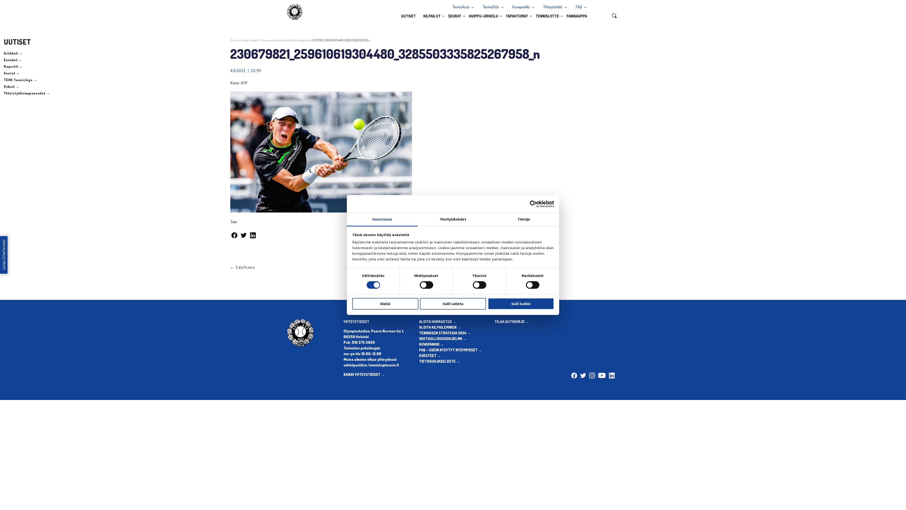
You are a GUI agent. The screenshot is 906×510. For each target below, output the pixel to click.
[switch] (426, 285)
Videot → (11, 87)
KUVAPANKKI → (431, 344)
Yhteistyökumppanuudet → (27, 93)
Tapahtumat (517, 16)
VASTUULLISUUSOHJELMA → (443, 338)
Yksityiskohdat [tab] (453, 219)
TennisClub (491, 6)
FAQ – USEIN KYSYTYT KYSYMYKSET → (450, 350)
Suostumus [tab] (382, 219)
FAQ (579, 6)
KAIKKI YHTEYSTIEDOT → (364, 374)
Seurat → (12, 73)
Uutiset (408, 16)
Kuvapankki (520, 6)
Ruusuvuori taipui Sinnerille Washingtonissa (286, 40)
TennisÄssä (461, 6)
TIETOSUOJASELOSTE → (439, 361)
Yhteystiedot (552, 6)
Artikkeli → (13, 53)
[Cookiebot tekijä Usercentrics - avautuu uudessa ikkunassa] (533, 203)
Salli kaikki (520, 304)
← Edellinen (242, 267)
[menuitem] (408, 15)
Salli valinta (453, 304)
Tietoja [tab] (524, 219)
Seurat (454, 16)
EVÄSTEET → (430, 355)
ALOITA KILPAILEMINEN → (440, 327)
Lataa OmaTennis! (3, 255)
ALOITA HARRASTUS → (437, 321)
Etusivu (234, 40)
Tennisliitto (547, 16)
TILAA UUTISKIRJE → (512, 321)
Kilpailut (431, 16)
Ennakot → (13, 60)
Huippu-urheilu (483, 16)
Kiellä (385, 304)
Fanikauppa (576, 16)
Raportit (255, 40)
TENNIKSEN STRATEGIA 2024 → (445, 333)
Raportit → (13, 66)
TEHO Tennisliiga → (20, 80)
